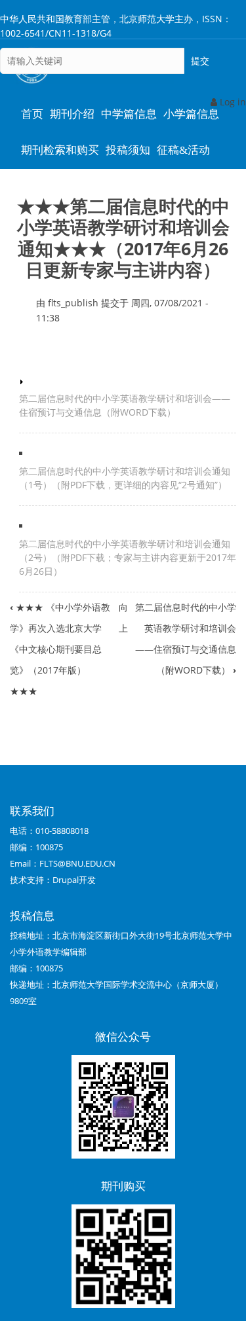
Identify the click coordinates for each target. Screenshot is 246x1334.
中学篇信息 (129, 114)
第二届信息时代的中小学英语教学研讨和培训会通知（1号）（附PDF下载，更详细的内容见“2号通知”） (124, 478)
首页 (32, 114)
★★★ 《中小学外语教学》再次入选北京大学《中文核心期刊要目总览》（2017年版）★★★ (60, 649)
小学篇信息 (191, 114)
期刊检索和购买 (60, 150)
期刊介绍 (72, 114)
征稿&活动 (183, 150)
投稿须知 (128, 150)
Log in (231, 102)
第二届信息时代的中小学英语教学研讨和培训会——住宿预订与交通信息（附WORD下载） (124, 405)
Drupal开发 (74, 880)
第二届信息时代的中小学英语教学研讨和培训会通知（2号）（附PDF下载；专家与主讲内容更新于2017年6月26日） (127, 557)
